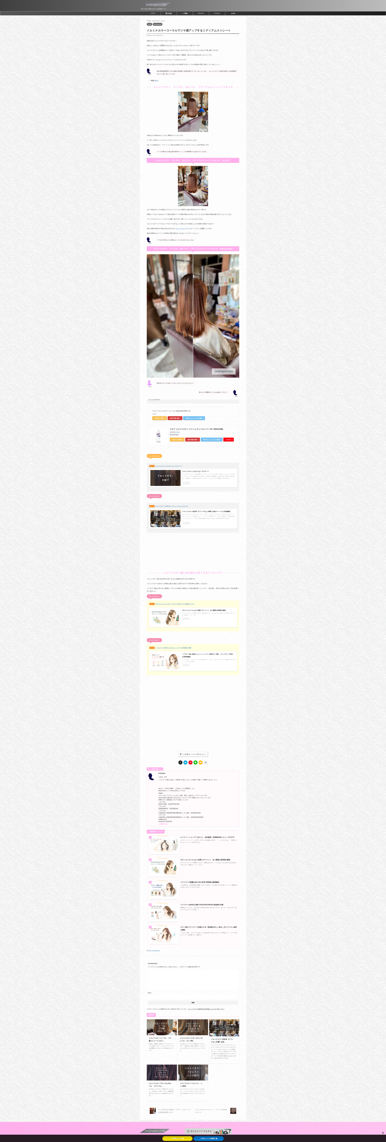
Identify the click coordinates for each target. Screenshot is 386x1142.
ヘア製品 (185, 13)
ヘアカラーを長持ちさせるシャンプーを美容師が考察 (173, 648)
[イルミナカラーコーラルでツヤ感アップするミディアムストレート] (185, 762)
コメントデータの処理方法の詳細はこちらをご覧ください (206, 1009)
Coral (149, 950)
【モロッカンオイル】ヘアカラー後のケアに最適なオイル (174, 604)
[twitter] (180, 762)
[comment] (201, 762)
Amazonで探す (159, 418)
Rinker (178, 432)
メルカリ (228, 440)
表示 (156, 80)
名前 (150, 993)
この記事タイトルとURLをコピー (194, 754)
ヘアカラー (217, 13)
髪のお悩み (169, 13)
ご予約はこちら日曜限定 (207, 1138)
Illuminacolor (156, 950)
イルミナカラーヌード (182, 228)
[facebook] (162, 824)
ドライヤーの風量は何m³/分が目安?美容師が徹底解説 (199, 882)
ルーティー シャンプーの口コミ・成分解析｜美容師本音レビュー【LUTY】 (207, 837)
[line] (196, 762)
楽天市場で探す (175, 418)
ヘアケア (152, 13)
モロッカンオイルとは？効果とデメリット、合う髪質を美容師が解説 (205, 860)
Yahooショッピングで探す (194, 418)
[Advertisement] (193, 554)
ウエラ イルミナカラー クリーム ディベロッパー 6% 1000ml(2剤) (196, 429)
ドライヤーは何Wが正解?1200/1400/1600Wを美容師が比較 (201, 905)
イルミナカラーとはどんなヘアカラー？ (166, 466)
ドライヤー (201, 13)
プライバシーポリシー (193, 1125)
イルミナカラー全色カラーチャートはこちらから (171, 506)
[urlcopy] (206, 762)
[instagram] (164, 824)
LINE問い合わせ (176, 1138)
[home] (167, 824)
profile (233, 13)
